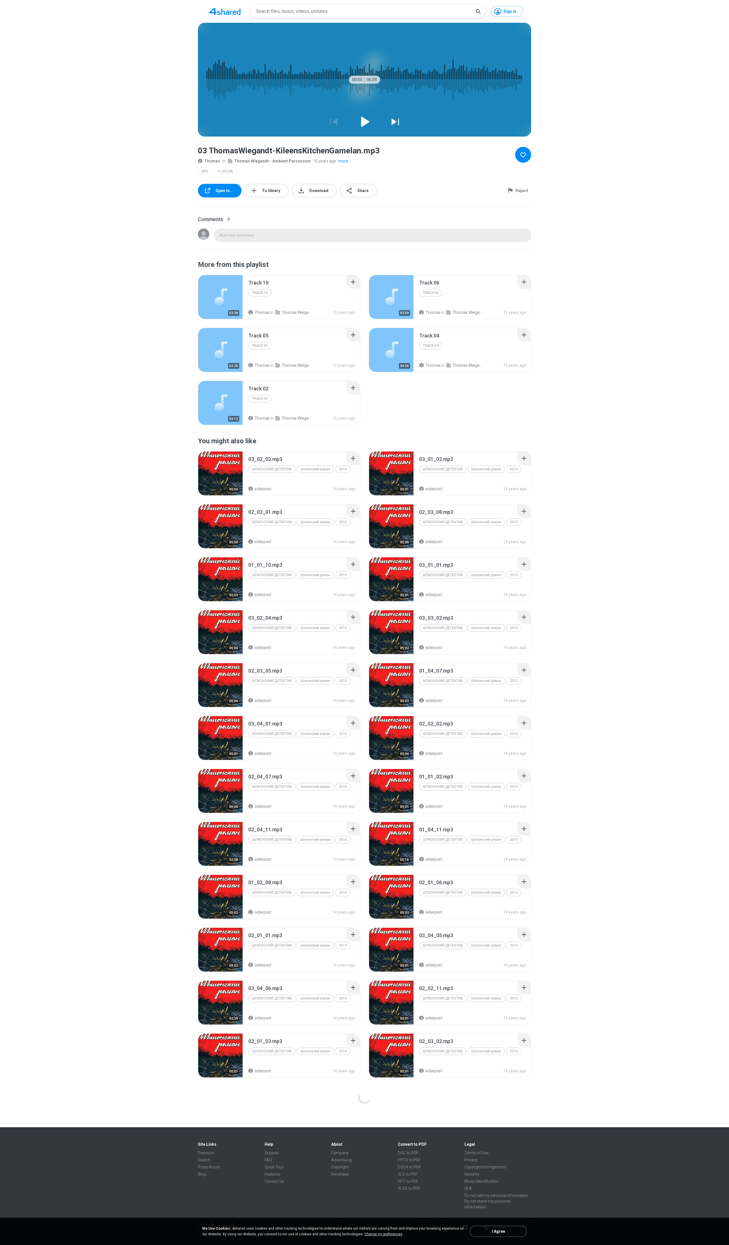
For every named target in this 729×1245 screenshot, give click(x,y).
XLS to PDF (407, 1174)
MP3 (205, 171)
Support (272, 1153)
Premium (206, 1153)
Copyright (340, 1167)
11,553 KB (225, 171)
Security (471, 1174)
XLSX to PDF (409, 1188)
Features (272, 1174)
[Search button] (478, 11)
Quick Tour (274, 1167)
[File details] (220, 297)
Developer (340, 1174)
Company (340, 1153)
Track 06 (431, 293)
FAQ (268, 1160)
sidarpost (263, 489)
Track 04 (431, 346)
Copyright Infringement (485, 1167)
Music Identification (481, 1181)
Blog (202, 1174)
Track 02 (260, 399)
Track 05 (260, 346)
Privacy (471, 1160)
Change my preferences (383, 1234)
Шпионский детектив (272, 469)
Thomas (212, 161)
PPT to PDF (408, 1181)
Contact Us (274, 1181)
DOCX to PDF (409, 1167)
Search (204, 1160)
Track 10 (260, 293)
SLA (468, 1188)
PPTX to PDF (409, 1160)
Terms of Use (476, 1153)
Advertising (341, 1160)
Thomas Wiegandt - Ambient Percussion (272, 161)
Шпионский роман (315, 469)
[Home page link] (225, 11)
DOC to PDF (408, 1153)
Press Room (209, 1167)
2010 (343, 469)
